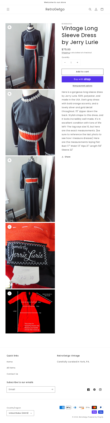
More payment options (82, 85)
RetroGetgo (83, 417)
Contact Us (12, 374)
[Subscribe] (52, 389)
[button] (8, 9)
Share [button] (68, 156)
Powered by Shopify (95, 417)
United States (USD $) (18, 413)
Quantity (65, 57)
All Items (11, 367)
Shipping (66, 52)
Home (10, 361)
